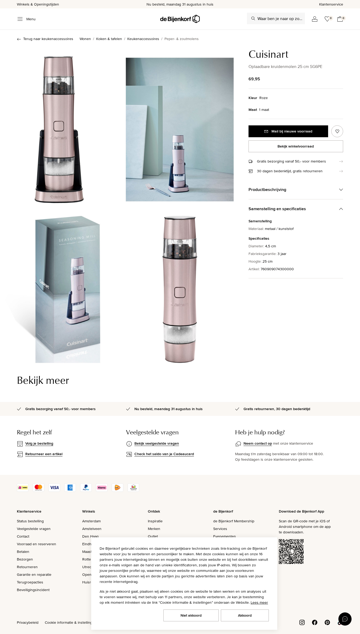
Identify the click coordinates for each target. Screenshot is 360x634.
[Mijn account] (315, 19)
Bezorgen (25, 559)
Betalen (23, 551)
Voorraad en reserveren (36, 544)
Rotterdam (90, 559)
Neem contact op (258, 443)
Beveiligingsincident (33, 590)
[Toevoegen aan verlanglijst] (337, 131)
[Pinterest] (327, 622)
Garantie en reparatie (34, 574)
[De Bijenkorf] (180, 19)
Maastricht (90, 551)
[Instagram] (302, 622)
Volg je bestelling (39, 443)
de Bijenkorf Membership (233, 521)
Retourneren (27, 567)
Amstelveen (91, 529)
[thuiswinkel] (133, 490)
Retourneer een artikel (43, 453)
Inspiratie (155, 521)
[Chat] (345, 619)
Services (220, 529)
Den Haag (90, 536)
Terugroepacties (30, 582)
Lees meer (259, 602)
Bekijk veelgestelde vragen (156, 443)
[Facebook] (315, 622)
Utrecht (88, 567)
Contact (23, 536)
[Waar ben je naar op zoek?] (253, 18)
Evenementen (224, 536)
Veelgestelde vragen (34, 529)
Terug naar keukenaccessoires (48, 39)
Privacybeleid (27, 622)
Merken (154, 529)
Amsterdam (91, 521)
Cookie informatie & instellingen (70, 622)
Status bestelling (30, 521)
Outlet (153, 536)
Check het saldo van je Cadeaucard (164, 453)
